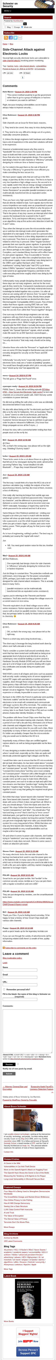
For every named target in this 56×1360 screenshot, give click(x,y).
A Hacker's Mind (26, 1250)
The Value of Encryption (14, 1216)
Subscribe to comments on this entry (20, 948)
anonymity (40, 1262)
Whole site (28, 27)
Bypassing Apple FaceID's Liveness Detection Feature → (41, 1089)
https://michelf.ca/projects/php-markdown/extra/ (26, 1059)
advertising (8, 1257)
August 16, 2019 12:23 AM (22, 891)
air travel (16, 1260)
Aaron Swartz (39, 1250)
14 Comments (40, 69)
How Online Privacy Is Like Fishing (18, 1200)
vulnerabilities (41, 66)
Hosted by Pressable (29, 1100)
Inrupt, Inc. (26, 1146)
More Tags (8, 1269)
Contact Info (8, 1152)
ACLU (44, 1252)
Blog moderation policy (12, 958)
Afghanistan (32, 1257)
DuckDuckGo (18, 21)
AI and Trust (9, 1213)
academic (8, 1252)
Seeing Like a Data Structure (16, 1206)
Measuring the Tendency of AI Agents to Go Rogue (25, 1176)
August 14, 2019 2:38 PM (29, 115)
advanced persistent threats (30, 1255)
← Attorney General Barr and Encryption (15, 1087)
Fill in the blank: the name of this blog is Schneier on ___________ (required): (26, 995)
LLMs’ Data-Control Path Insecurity (18, 1209)
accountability (34, 1252)
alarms (41, 1260)
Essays (17, 27)
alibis (16, 1262)
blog (22, 1139)
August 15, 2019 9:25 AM (29, 624)
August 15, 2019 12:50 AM (19, 440)
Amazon (23, 1262)
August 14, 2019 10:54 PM (30, 386)
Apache (27, 1265)
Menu (7, 11)
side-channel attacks (11, 60)
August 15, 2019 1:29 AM (20, 456)
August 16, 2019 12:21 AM (22, 875)
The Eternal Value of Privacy (15, 1219)
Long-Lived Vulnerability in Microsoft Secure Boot (24, 1179)
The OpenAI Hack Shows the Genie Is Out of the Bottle (26, 1173)
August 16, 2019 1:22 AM (19, 912)
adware (17, 1257)
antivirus (18, 1265)
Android (31, 1262)
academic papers (20, 1252)
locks (16, 66)
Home (5, 44)
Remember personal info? (18, 989)
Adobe (14, 1255)
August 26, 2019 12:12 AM (21, 928)
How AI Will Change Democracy (17, 1203)
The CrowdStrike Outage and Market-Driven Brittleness (26, 1197)
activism (7, 1255)
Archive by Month (11, 1238)
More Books (9, 1321)
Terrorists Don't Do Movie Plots (16, 1222)
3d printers (8, 1250)
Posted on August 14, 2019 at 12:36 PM (18, 69)
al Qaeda (33, 1260)
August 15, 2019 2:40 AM (19, 556)
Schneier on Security (10, 5)
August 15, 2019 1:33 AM (19, 475)
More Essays (9, 1227)
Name (5, 967)
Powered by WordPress (11, 1100)
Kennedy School (10, 1143)
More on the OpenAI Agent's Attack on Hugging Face (25, 1170)
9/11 (16, 1250)
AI (39, 1257)
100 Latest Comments (13, 1241)
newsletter (8, 1141)
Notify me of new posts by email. (17, 1069)
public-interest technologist (19, 1134)
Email (5, 974)
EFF (33, 1143)
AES (24, 1257)
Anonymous (9, 1265)
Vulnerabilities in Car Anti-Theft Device (19, 1166)
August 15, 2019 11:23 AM (26, 851)
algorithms (8, 1262)
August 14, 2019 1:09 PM (26, 92)
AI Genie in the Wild (12, 1163)
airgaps (25, 1260)
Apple (34, 1265)
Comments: (8, 1006)
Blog (9, 27)
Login (5, 963)
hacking (10, 66)
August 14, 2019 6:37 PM (20, 375)
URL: (5, 982)
